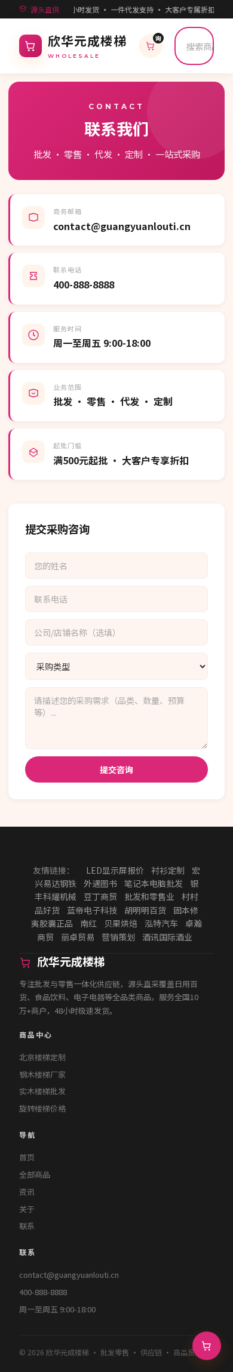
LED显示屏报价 (115, 870)
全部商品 (34, 1174)
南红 (88, 923)
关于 (27, 1209)
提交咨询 (116, 769)
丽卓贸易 (77, 937)
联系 (27, 1225)
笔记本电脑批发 (153, 883)
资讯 (27, 1191)
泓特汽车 (161, 923)
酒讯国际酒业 (167, 937)
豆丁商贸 (100, 896)
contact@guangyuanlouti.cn (69, 1274)
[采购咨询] (206, 1345)
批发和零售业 (149, 896)
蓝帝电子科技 (92, 910)
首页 (27, 1157)
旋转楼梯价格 (42, 1108)
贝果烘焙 (120, 923)
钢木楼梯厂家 (42, 1074)
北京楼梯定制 (42, 1057)
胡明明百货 (145, 910)
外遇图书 (100, 883)
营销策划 (118, 937)
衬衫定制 (168, 870)
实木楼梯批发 (42, 1091)
